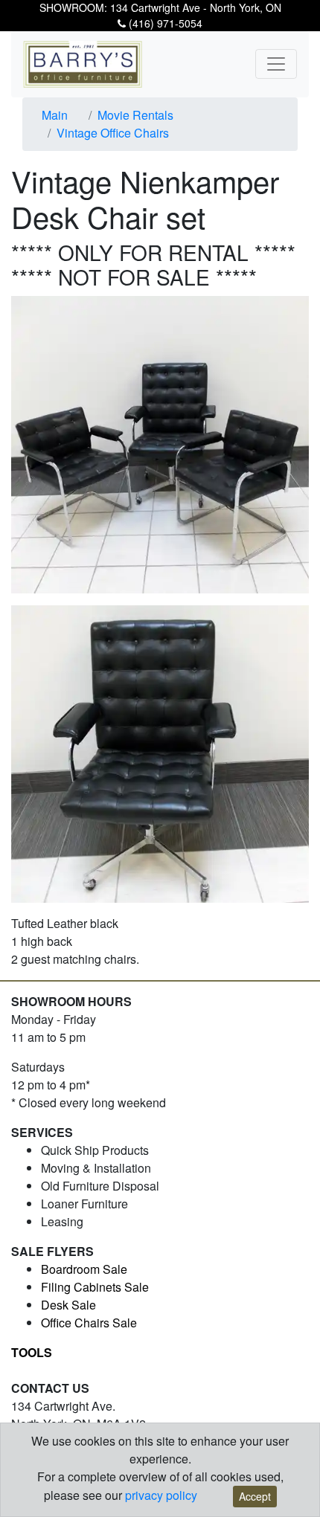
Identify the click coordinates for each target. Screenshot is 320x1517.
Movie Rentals (135, 114)
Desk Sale (68, 1304)
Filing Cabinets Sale (95, 1286)
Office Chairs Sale (89, 1322)
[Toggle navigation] (276, 64)
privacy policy (161, 1495)
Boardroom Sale (84, 1269)
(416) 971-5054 (164, 23)
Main (55, 114)
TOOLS (31, 1352)
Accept (255, 1496)
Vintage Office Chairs (113, 132)
